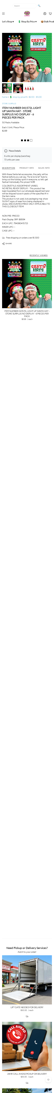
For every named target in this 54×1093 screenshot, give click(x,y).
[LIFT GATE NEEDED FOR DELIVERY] (27, 979)
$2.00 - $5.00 (35, 97)
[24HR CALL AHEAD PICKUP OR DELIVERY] (27, 1046)
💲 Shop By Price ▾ (18, 97)
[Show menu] (3, 13)
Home (4, 97)
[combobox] (24, 5)
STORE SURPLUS (9, 103)
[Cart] (50, 13)
